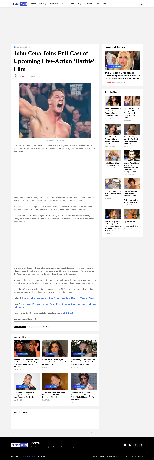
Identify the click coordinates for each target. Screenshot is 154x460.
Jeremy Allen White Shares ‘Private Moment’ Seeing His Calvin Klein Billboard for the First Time (82, 395)
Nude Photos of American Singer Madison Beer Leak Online (112, 140)
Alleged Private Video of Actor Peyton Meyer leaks (113, 193)
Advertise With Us (136, 456)
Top (104, 4)
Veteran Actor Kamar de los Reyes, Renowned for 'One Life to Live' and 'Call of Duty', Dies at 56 (132, 167)
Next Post (94, 433)
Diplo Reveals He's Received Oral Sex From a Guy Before (131, 224)
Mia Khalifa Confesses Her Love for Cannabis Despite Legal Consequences (113, 112)
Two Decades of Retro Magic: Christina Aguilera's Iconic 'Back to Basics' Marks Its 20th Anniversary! (122, 76)
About (102, 456)
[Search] (141, 4)
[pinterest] (135, 445)
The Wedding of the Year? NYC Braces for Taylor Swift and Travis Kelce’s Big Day (83, 362)
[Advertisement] (77, 24)
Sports (89, 4)
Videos (72, 4)
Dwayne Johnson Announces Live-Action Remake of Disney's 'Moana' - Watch (58, 298)
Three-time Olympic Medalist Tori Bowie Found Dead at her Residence (131, 140)
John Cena (46, 327)
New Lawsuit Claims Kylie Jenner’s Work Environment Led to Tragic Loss (55, 362)
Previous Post (17, 433)
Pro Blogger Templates (27, 456)
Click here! (68, 313)
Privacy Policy (112, 456)
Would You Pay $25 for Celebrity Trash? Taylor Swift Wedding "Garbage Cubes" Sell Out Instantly (27, 363)
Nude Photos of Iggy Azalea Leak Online (112, 164)
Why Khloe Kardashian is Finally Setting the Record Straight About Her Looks (24, 394)
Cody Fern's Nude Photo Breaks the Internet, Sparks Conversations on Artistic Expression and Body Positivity (131, 196)
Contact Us (123, 456)
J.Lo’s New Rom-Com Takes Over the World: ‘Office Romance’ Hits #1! (53, 394)
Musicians (54, 4)
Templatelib (41, 456)
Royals (81, 4)
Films (39, 327)
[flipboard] (130, 445)
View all (94, 337)
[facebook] (125, 445)
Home (33, 4)
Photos (63, 4)
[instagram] (141, 445)
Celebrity (42, 4)
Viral (97, 4)
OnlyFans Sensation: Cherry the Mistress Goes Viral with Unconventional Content (131, 113)
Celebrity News (25, 47)
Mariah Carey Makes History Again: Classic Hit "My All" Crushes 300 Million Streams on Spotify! (113, 226)
